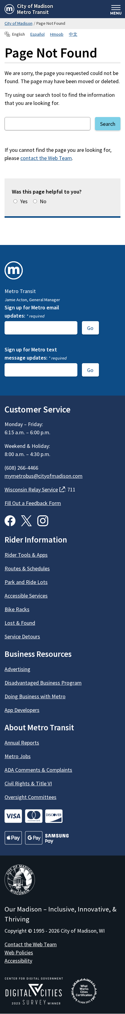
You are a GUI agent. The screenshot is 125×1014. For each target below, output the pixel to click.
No (43, 201)
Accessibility (18, 960)
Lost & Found (20, 622)
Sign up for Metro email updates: (32, 311)
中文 (73, 34)
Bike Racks (17, 609)
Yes (24, 201)
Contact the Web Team (31, 944)
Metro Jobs (18, 756)
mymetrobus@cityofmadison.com (44, 475)
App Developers (22, 709)
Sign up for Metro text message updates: (36, 353)
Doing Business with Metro (35, 696)
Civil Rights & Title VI (28, 783)
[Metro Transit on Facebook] (10, 520)
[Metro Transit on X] (26, 520)
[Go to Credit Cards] (62, 816)
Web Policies (19, 952)
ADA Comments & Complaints (38, 769)
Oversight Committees (30, 797)
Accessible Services (26, 595)
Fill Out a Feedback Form (33, 503)
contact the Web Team (46, 158)
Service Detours (22, 636)
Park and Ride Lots (26, 582)
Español (37, 34)
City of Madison (18, 23)
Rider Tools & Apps (26, 554)
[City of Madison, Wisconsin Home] (20, 881)
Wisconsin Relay (35, 489)
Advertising (17, 669)
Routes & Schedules (27, 568)
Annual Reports (22, 742)
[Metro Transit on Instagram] (42, 520)
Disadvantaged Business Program (43, 682)
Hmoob (56, 34)
